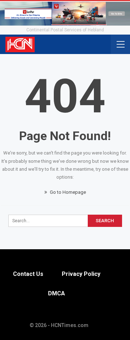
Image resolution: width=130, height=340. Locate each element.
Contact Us (28, 273)
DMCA (56, 293)
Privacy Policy (81, 273)
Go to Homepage (67, 192)
